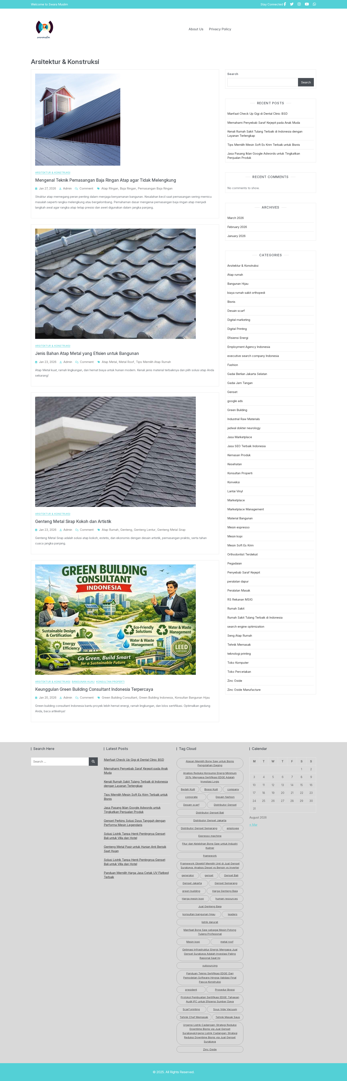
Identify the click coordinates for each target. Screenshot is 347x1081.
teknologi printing (239, 653)
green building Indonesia (156, 697)
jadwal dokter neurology (243, 428)
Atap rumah (235, 275)
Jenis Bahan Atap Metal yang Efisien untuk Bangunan (87, 353)
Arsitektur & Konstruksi (52, 172)
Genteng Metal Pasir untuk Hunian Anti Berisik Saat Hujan (135, 849)
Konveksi (233, 482)
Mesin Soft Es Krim (240, 545)
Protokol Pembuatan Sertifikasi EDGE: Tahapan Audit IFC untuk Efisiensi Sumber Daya (210, 999)
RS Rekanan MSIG (240, 599)
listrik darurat (210, 922)
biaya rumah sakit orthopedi (246, 293)
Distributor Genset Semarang (199, 828)
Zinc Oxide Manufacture (244, 690)
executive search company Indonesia (253, 356)
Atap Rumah (110, 530)
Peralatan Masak (238, 590)
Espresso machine (209, 835)
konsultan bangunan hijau (192, 697)
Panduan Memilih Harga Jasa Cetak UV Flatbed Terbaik (136, 875)
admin (67, 188)
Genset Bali (231, 875)
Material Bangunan (240, 518)
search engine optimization (245, 626)
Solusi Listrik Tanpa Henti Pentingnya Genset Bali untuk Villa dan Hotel (134, 836)
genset (209, 875)
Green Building (237, 410)
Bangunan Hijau (83, 681)
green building (191, 891)
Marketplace (236, 500)
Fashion (232, 365)
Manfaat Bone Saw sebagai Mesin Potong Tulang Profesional (210, 932)
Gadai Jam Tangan (240, 383)
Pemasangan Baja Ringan (155, 188)
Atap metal (109, 362)
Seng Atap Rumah (239, 635)
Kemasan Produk (239, 455)
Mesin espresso (238, 527)
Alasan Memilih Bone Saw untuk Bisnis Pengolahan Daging (210, 763)
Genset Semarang (226, 883)
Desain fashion (225, 796)
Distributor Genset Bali (210, 812)
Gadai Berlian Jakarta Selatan (247, 374)
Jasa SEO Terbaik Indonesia (246, 446)
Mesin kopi (234, 536)
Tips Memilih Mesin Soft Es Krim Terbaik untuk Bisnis (263, 145)
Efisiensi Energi (237, 338)
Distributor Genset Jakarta (209, 820)
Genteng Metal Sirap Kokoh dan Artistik (73, 521)
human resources (226, 898)
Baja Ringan (128, 188)
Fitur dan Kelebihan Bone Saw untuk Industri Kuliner (210, 845)
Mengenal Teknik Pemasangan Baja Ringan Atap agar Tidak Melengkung (105, 180)
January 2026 (236, 236)
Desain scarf (236, 311)
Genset (232, 392)
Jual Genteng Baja (209, 906)
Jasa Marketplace (239, 437)
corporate (191, 796)
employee (233, 828)
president (191, 989)
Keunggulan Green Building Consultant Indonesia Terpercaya (94, 689)
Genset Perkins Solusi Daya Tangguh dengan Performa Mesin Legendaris (134, 823)
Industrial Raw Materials (243, 419)
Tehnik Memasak (239, 644)
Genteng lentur (144, 530)
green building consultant (119, 697)
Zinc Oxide (234, 681)
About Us (196, 29)
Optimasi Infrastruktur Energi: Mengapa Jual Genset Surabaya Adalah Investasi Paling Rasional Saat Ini (209, 953)
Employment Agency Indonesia (248, 347)
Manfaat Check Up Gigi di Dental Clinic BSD (257, 113)
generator (188, 875)
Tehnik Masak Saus (227, 1017)
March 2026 (235, 218)
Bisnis (231, 302)
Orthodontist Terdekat (242, 554)
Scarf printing (191, 1009)
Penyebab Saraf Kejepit (243, 572)
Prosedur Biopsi (225, 989)
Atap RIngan (109, 188)
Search (232, 74)
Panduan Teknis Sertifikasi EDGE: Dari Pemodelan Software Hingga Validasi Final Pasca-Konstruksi (209, 977)
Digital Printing (237, 329)
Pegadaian (234, 563)
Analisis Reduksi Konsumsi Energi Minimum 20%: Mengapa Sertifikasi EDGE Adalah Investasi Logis (210, 777)
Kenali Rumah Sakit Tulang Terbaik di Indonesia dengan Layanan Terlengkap (264, 134)
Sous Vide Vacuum (225, 1009)
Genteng (126, 530)
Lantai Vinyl (235, 491)
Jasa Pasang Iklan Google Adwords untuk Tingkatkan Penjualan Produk (263, 156)
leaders (232, 914)
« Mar (253, 825)
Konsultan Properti (110, 681)
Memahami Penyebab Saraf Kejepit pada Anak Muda (263, 123)
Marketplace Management (245, 509)
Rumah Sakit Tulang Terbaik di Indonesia (255, 617)
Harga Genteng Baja (225, 891)
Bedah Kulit (188, 789)
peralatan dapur (238, 581)
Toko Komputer (238, 663)
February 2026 (237, 227)
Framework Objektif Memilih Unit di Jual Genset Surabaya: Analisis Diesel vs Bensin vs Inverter (210, 865)
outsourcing (209, 965)
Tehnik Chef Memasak (194, 1017)
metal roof (126, 362)
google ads (235, 401)
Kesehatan (234, 464)
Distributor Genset (225, 804)
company (233, 789)
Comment (86, 188)
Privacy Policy (220, 29)
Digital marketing (238, 320)
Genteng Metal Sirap (171, 530)
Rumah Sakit (235, 608)
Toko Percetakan (239, 672)
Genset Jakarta (192, 883)
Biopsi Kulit (211, 789)
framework (210, 855)
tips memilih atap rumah (153, 362)
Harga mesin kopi (193, 898)
